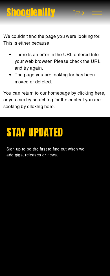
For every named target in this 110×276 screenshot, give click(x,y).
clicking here (91, 92)
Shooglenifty (30, 12)
